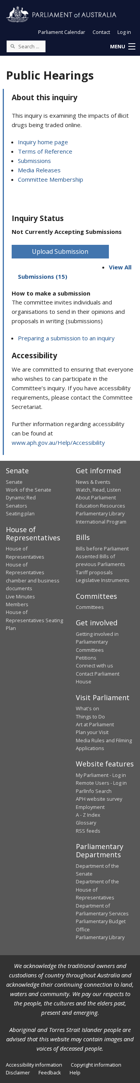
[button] (122, 46)
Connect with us (94, 665)
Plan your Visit (92, 732)
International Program (101, 521)
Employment (90, 806)
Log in (124, 31)
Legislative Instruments (103, 580)
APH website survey (99, 798)
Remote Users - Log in (101, 782)
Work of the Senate (28, 489)
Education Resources (100, 505)
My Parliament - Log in (101, 775)
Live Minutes (20, 596)
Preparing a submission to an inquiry (66, 338)
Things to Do (90, 716)
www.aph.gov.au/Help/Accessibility (58, 442)
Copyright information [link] (96, 1064)
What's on (87, 708)
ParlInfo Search (94, 791)
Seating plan (20, 513)
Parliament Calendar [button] (61, 31)
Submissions (34, 161)
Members (17, 604)
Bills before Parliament (102, 548)
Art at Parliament (95, 724)
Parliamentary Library (100, 513)
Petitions (86, 657)
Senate (14, 481)
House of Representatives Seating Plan (34, 620)
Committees (90, 607)
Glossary (86, 822)
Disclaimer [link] (18, 1072)
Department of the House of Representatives (97, 889)
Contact (101, 31)
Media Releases (39, 170)
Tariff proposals (94, 572)
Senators (16, 505)
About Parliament (96, 497)
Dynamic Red (21, 497)
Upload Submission (60, 251)
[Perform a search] (12, 46)
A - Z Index (88, 814)
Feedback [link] (49, 1072)
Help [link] (75, 1072)
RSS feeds (88, 830)
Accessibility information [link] (34, 1064)
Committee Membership (50, 179)
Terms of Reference (45, 151)
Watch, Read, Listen (98, 489)
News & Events (93, 481)
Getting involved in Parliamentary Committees (97, 641)
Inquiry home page (43, 142)
